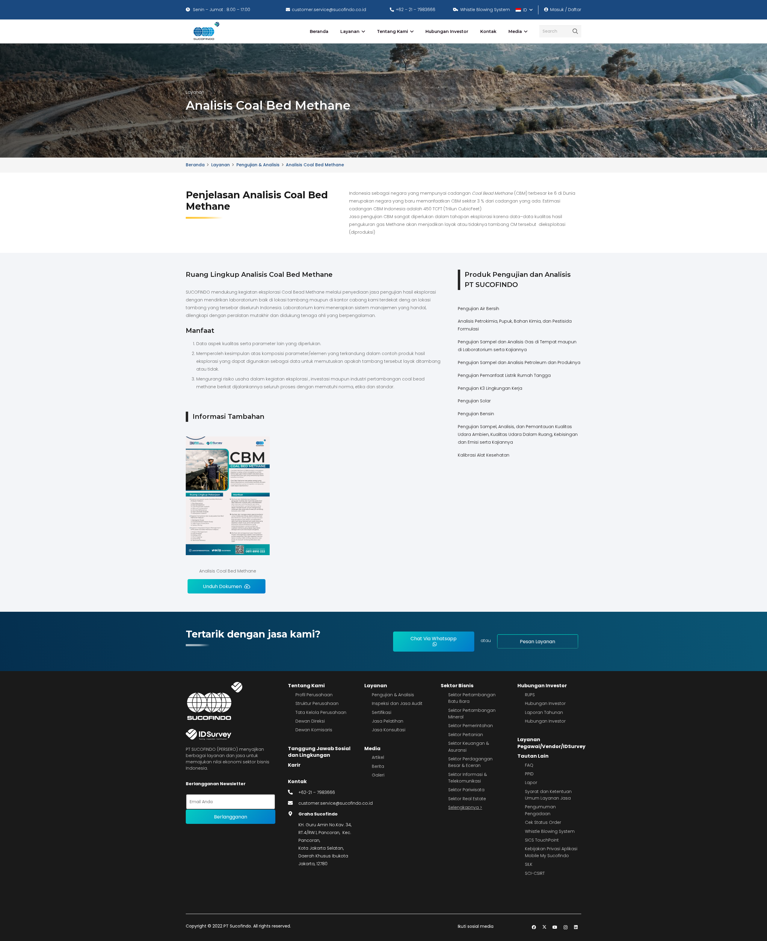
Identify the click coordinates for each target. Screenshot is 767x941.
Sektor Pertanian (465, 735)
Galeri (378, 775)
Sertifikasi (381, 712)
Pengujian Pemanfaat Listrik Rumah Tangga (504, 375)
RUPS (530, 695)
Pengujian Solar (474, 401)
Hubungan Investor (542, 685)
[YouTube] (555, 927)
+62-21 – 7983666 (316, 792)
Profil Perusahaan (314, 695)
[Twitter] (544, 927)
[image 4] (205, 31)
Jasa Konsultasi (388, 730)
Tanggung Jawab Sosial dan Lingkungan (319, 752)
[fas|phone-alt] (293, 792)
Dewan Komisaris (313, 730)
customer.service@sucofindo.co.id (335, 803)
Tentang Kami (306, 685)
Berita (378, 766)
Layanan (375, 685)
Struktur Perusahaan (317, 703)
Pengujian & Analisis (393, 695)
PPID (529, 774)
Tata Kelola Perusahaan (320, 712)
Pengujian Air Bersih (478, 309)
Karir (294, 765)
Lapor (531, 783)
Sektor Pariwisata (466, 790)
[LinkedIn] (576, 927)
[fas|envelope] (293, 803)
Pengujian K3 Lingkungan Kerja (490, 388)
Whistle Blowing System (550, 831)
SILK (528, 864)
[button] (523, 10)
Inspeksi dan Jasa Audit (397, 703)
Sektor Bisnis (457, 685)
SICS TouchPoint (542, 840)
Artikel (378, 757)
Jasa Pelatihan (387, 721)
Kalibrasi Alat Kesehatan (483, 455)
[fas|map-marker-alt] (293, 814)
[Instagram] (565, 927)
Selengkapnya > (465, 807)
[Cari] (575, 31)
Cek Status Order (543, 822)
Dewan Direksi (310, 721)
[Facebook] (534, 927)
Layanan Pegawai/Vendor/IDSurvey (551, 743)
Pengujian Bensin (476, 414)
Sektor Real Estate (467, 799)
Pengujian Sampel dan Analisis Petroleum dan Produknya (519, 362)
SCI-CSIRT (535, 873)
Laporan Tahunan (544, 712)
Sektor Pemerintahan (470, 726)
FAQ (529, 765)
